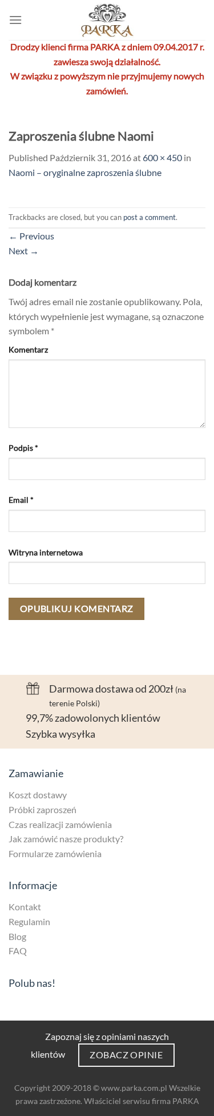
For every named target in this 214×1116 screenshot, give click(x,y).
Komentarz (28, 349)
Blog (17, 936)
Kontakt (25, 906)
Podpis (23, 448)
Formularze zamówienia (55, 853)
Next (24, 250)
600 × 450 (162, 157)
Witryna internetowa (46, 552)
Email (21, 500)
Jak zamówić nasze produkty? (66, 838)
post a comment (149, 217)
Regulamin (29, 921)
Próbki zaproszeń (42, 809)
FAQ (18, 950)
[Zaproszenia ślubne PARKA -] (107, 20)
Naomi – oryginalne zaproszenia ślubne (85, 172)
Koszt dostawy (38, 794)
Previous (31, 235)
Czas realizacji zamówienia (60, 824)
